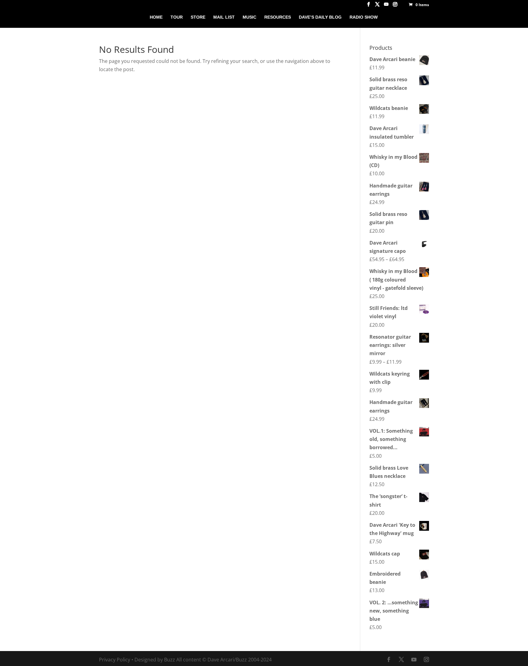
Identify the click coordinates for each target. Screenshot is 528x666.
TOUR (176, 17)
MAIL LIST (224, 17)
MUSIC (249, 17)
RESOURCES (277, 17)
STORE (198, 17)
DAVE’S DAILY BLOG (320, 17)
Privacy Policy (114, 659)
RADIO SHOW (364, 17)
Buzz (169, 659)
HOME (156, 17)
